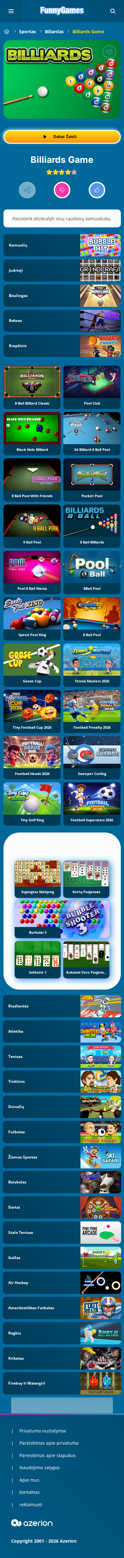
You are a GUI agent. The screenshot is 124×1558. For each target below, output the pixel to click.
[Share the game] (27, 190)
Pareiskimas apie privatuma (49, 1443)
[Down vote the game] (62, 190)
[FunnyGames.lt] (6, 31)
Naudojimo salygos (39, 1467)
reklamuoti (30, 1504)
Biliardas (54, 31)
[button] (113, 11)
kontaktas (29, 1492)
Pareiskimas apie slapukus (47, 1455)
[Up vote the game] (97, 190)
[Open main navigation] (11, 11)
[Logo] (62, 11)
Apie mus (29, 1480)
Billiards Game (88, 31)
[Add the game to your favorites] (109, 52)
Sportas (27, 31)
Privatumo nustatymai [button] (42, 1431)
